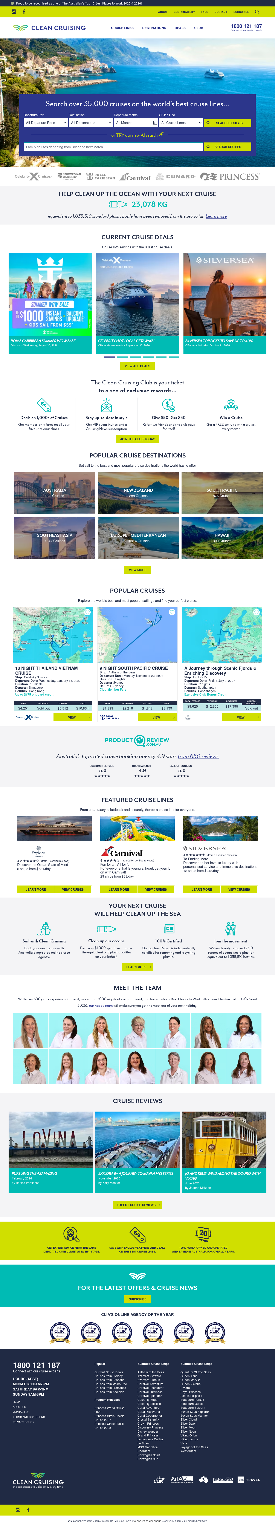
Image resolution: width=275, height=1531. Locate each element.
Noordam (144, 1451)
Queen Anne (189, 1376)
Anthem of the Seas (151, 1372)
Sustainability (184, 12)
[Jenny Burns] (137, 1030)
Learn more (136, 967)
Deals (180, 27)
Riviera (185, 1388)
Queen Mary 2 (190, 1380)
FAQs (204, 12)
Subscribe (241, 12)
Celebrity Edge (147, 1399)
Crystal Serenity (148, 1419)
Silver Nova (188, 1431)
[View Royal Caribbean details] (100, 176)
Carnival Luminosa (150, 1392)
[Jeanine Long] (101, 1030)
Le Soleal (144, 1443)
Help (16, 1401)
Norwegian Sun (148, 1459)
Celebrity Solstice (149, 1403)
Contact (221, 12)
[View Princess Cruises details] (230, 176)
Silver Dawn (188, 1423)
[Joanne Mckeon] (243, 1030)
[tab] (109, 357)
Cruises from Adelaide (109, 1392)
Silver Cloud (188, 1419)
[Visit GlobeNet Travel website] (204, 1480)
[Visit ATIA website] (182, 1480)
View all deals (137, 366)
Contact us (21, 1411)
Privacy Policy (23, 1422)
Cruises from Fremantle (110, 1388)
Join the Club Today (137, 439)
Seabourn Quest (191, 1403)
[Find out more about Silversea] (204, 849)
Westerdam (188, 1451)
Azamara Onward (149, 1376)
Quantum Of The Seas (195, 1372)
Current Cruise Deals (109, 1372)
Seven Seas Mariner (194, 1415)
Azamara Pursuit (149, 1380)
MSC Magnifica (148, 1447)
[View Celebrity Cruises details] (33, 176)
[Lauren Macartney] (66, 1030)
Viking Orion (188, 1435)
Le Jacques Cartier (150, 1439)
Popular (100, 1364)
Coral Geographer (150, 1415)
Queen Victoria (190, 1384)
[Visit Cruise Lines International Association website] (159, 1480)
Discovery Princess (150, 1427)
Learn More (36, 889)
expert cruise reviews (136, 1205)
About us (19, 1407)
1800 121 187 (246, 26)
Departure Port (34, 115)
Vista (183, 1443)
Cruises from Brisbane (110, 1380)
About (162, 12)
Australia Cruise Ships (153, 1364)
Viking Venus (189, 1439)
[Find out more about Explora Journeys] (38, 852)
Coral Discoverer (149, 1411)
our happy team (101, 1005)
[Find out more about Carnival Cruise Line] (121, 851)
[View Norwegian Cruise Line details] (69, 176)
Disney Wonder (148, 1431)
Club (198, 27)
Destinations (154, 27)
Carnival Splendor (150, 1395)
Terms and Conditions (29, 1417)
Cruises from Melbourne (111, 1384)
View (72, 717)
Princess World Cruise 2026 (110, 1410)
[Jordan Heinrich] (66, 1066)
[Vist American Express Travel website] (248, 1480)
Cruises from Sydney (109, 1376)
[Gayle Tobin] (30, 1066)
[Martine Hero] (173, 1066)
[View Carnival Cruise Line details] (135, 176)
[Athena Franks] (243, 1066)
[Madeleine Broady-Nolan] (101, 1066)
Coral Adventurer (149, 1407)
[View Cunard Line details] (175, 176)
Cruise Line (167, 115)
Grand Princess (148, 1435)
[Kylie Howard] (208, 1066)
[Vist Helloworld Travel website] (223, 1480)
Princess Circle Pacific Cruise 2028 (109, 1425)
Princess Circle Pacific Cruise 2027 (109, 1418)
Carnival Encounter (150, 1388)
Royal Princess (190, 1392)
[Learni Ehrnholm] (208, 1030)
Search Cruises (229, 123)
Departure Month (126, 115)
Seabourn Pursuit (192, 1399)
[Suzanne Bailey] (137, 1066)
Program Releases (108, 1400)
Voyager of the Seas (194, 1447)
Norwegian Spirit (149, 1455)
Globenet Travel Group (147, 1521)
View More (137, 570)
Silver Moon (188, 1427)
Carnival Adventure (150, 1384)
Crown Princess (148, 1423)
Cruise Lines (122, 27)
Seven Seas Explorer (194, 1411)
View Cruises (73, 889)
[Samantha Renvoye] (30, 1030)
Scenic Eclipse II (191, 1395)
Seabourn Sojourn (192, 1407)
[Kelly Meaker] (173, 1030)
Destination (76, 115)
